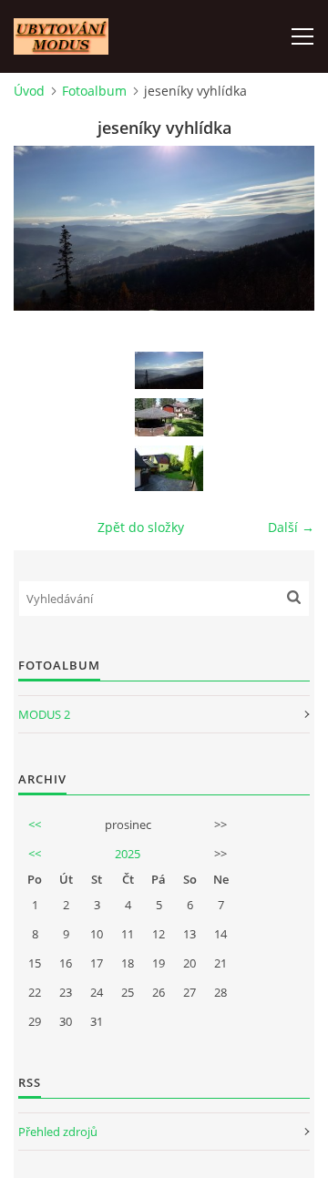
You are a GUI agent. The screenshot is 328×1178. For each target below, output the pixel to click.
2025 (127, 853)
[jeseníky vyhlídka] (168, 370)
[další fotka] (284, 228)
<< (34, 824)
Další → (291, 527)
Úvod (29, 90)
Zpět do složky (140, 527)
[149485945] (168, 417)
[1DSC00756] (168, 468)
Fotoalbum (94, 90)
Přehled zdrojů (57, 1131)
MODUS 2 (44, 714)
